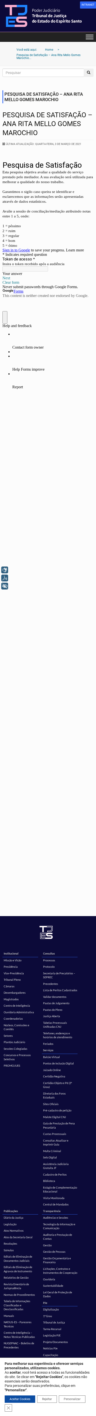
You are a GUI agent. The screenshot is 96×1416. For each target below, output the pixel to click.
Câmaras (9, 986)
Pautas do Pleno (52, 1009)
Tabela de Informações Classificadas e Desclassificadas (17, 1305)
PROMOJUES (12, 1065)
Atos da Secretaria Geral (18, 1237)
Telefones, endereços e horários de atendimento (57, 1035)
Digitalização (51, 1309)
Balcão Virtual (51, 1057)
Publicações (11, 1211)
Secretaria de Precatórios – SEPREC (59, 975)
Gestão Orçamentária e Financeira (57, 1260)
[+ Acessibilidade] (4, 586)
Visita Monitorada (53, 1198)
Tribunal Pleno (12, 979)
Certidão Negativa (54, 1076)
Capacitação (50, 1355)
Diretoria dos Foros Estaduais (54, 1095)
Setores (8, 1035)
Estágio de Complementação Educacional (60, 1189)
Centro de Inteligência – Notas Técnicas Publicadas (19, 1334)
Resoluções (10, 1243)
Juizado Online (52, 1070)
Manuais (9, 1315)
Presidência (11, 966)
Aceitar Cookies (20, 1399)
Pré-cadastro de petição (57, 1110)
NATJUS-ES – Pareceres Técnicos (18, 1324)
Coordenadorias (13, 1018)
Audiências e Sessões (55, 1217)
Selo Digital (50, 1157)
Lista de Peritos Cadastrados (60, 990)
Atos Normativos (14, 1230)
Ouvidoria (49, 1279)
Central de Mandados (56, 1204)
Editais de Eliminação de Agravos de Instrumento (18, 1269)
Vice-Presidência (14, 973)
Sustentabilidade (53, 1285)
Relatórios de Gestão (16, 1277)
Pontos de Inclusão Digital (58, 1063)
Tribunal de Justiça (54, 1322)
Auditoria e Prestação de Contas (57, 1236)
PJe (45, 1302)
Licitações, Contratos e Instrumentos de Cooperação (60, 1270)
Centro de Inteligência (17, 1005)
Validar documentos (54, 996)
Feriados (48, 1043)
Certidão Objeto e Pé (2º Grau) (57, 1085)
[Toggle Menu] (90, 37)
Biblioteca (49, 1180)
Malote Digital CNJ (54, 1117)
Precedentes (50, 983)
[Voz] (4, 578)
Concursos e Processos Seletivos (17, 1057)
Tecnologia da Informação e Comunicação (59, 1226)
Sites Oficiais (51, 1104)
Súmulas (9, 1250)
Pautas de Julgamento (56, 1003)
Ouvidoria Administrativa (19, 1012)
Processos (49, 960)
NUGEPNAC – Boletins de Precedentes (19, 1345)
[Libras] (4, 569)
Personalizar (72, 1399)
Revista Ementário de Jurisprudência (16, 1286)
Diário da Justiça (13, 1217)
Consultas (49, 953)
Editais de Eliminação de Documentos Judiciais (18, 1258)
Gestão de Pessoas (54, 1251)
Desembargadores (15, 992)
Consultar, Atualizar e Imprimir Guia (55, 1142)
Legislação (10, 1224)
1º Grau (47, 1316)
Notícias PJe (50, 1348)
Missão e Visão (12, 960)
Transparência (52, 1211)
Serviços (48, 1050)
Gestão (47, 1245)
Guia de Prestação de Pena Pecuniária (59, 1125)
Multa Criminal (52, 1151)
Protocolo (49, 966)
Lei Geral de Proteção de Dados (57, 1294)
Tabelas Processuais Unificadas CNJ (55, 1024)
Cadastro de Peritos (55, 1174)
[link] (88, 5)
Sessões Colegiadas (15, 1048)
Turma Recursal (52, 1329)
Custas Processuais (54, 1133)
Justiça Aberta (51, 1016)
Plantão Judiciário (14, 1042)
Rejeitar (47, 1399)
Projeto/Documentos (55, 1342)
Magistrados (11, 999)
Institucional (11, 953)
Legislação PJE (52, 1335)
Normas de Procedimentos (19, 1294)
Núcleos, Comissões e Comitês (16, 1027)
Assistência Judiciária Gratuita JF (56, 1166)
